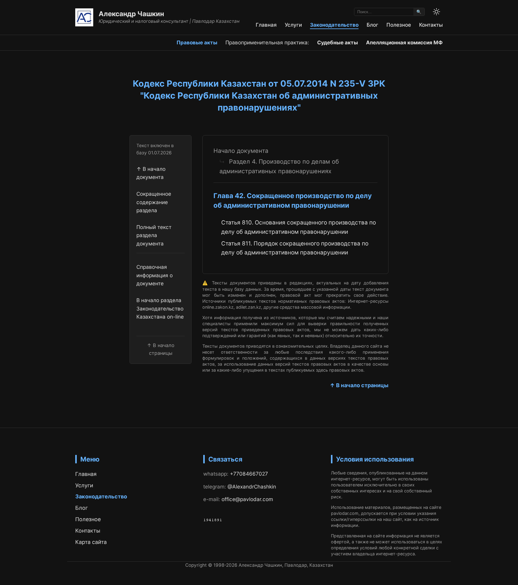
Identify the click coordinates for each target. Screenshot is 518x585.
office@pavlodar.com (247, 499)
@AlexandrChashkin (252, 486)
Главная (266, 25)
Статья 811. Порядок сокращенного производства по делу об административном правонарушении (294, 248)
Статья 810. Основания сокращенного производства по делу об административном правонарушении (298, 227)
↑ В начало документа (150, 173)
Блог (372, 25)
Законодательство (334, 25)
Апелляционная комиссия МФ (404, 42)
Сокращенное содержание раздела (153, 202)
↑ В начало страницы (359, 385)
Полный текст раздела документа (153, 235)
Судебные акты (337, 42)
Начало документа (240, 150)
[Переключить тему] (436, 11)
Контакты (431, 25)
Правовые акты (197, 42)
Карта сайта (91, 542)
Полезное (398, 25)
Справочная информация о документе (154, 275)
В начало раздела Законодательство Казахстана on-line (160, 308)
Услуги (293, 25)
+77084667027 (249, 474)
